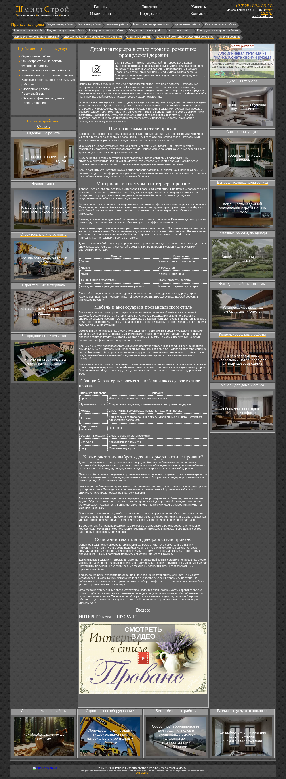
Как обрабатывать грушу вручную (43, 736)
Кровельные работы (188, 24)
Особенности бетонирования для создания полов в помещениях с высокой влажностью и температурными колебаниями (176, 736)
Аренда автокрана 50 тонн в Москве (43, 260)
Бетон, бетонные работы (176, 711)
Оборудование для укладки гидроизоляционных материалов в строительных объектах (109, 736)
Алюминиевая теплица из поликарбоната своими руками (242, 55)
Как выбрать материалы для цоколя (43, 311)
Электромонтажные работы (106, 30)
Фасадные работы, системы (242, 284)
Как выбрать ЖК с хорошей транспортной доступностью (43, 209)
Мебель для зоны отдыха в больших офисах (242, 411)
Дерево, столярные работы (44, 711)
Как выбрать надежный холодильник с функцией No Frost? (242, 208)
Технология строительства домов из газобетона (44, 361)
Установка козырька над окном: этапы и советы (243, 309)
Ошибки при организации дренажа (242, 259)
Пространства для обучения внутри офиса (242, 107)
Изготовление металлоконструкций (36, 36)
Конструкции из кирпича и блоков (218, 30)
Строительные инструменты (43, 234)
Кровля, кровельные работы (242, 334)
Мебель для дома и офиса (242, 385)
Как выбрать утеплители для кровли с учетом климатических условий (242, 736)
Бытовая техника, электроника (242, 182)
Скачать (43, 126)
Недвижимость (43, 184)
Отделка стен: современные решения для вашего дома (44, 159)
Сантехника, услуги (242, 132)
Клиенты (199, 6)
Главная (100, 6)
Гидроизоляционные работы (65, 30)
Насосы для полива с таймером (242, 157)
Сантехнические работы (220, 24)
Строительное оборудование (110, 711)
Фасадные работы (181, 30)
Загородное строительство (43, 336)
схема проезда (267, 11)
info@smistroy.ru (262, 16)
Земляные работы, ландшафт (242, 233)
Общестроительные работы (147, 30)
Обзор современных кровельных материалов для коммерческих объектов (242, 360)
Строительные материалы (44, 285)
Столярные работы (138, 36)
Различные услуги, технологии (242, 711)
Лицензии (149, 6)
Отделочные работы (60, 24)
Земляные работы (89, 24)
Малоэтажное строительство (151, 24)
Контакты (199, 13)
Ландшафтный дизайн (28, 30)
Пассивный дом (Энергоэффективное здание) (185, 36)
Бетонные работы (117, 24)
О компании (100, 13)
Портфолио (150, 13)
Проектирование (229, 36)
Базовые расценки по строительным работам (92, 36)
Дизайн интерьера (242, 81)
